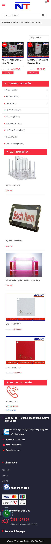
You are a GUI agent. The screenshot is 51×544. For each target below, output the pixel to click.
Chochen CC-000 (13, 324)
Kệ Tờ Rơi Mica (13, 110)
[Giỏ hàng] (45, 2)
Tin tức (5, 475)
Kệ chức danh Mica (14, 241)
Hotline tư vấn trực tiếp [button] (17, 510)
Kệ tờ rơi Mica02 (13, 185)
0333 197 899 (19, 519)
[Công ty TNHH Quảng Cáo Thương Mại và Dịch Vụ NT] (25, 5)
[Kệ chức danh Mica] (25, 217)
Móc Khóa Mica (14, 123)
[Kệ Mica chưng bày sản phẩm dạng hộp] (24, 265)
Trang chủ (6, 22)
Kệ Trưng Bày (13, 117)
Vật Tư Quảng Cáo (15, 144)
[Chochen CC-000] (25, 306)
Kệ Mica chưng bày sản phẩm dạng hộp (23, 280)
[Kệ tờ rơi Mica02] (22, 168)
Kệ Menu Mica (19, 22)
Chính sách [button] (11, 462)
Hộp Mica (11, 103)
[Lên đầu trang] (42, 538)
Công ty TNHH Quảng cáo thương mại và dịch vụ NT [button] (27, 419)
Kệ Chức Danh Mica (15, 130)
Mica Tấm (12, 90)
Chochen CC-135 (13, 367)
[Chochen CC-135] (25, 350)
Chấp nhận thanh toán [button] (17, 487)
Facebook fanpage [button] (15, 531)
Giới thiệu (6, 470)
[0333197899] (8, 515)
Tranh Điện (12, 137)
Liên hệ (5, 481)
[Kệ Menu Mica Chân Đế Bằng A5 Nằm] (13, 49)
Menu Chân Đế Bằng (33, 22)
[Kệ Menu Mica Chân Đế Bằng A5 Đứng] (38, 49)
